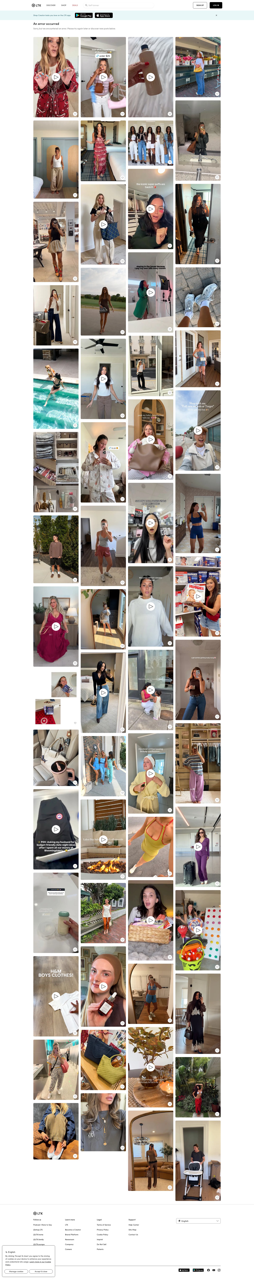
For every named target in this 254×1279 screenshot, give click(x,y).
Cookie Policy (102, 1234)
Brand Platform (71, 1234)
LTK (66, 1225)
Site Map (132, 1230)
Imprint (100, 1239)
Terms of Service (104, 1225)
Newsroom (69, 1239)
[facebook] (208, 1270)
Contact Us (133, 1234)
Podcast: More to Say (42, 1225)
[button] (198, 1221)
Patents (100, 1249)
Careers (68, 1249)
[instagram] (219, 1270)
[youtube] (213, 1270)
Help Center (134, 1225)
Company (69, 1244)
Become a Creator (73, 1230)
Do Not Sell (101, 1244)
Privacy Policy (102, 1230)
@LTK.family (38, 1239)
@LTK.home (38, 1234)
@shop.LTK (38, 1230)
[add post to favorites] (75, 114)
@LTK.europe (39, 1244)
